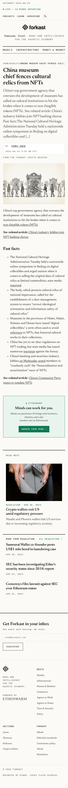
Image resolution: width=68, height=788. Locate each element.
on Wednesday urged (32, 361)
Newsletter (42, 754)
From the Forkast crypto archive (25, 157)
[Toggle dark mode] (45, 16)
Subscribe (33, 16)
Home (6, 63)
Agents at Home (45, 703)
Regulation (16, 63)
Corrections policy (46, 743)
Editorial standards (47, 738)
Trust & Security (45, 708)
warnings (29, 351)
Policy (40, 714)
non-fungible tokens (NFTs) (20, 224)
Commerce (42, 692)
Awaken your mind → (33, 429)
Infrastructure (27, 49)
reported (15, 285)
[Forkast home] (33, 27)
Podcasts (8, 16)
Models (8, 49)
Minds (40, 732)
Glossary (7, 738)
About (40, 749)
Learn (20, 16)
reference (16, 332)
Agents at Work (45, 697)
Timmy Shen (18, 146)
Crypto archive (10, 749)
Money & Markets (55, 49)
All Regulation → (50, 539)
